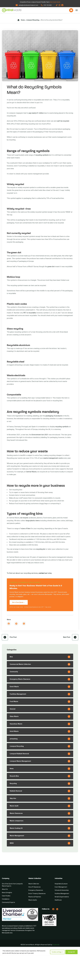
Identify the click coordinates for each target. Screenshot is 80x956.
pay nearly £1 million (36, 113)
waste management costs (53, 458)
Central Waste (31, 472)
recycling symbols (42, 155)
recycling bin (40, 549)
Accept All (71, 952)
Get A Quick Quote (55, 2)
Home (23, 20)
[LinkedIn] (24, 623)
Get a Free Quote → (18, 602)
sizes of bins (25, 528)
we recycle (24, 518)
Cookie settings (57, 952)
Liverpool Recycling (32, 20)
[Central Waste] (11, 10)
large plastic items (33, 520)
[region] (40, 951)
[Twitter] (16, 623)
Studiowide (55, 944)
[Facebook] (9, 623)
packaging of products (54, 416)
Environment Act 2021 (40, 435)
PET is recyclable (29, 313)
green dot (51, 266)
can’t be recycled (63, 121)
